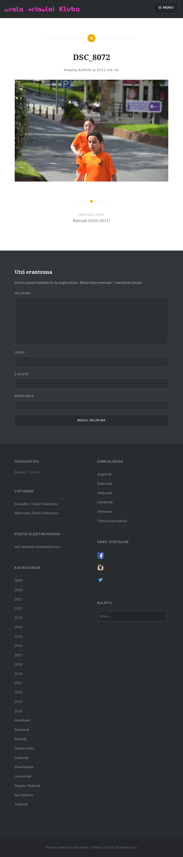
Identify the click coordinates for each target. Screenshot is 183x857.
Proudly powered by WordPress (67, 847)
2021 (19, 683)
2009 (19, 580)
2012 (19, 608)
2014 (19, 627)
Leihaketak (105, 502)
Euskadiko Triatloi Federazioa (36, 504)
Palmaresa (104, 511)
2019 (19, 674)
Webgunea (24, 396)
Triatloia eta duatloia (112, 521)
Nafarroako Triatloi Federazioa (36, 513)
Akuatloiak (22, 720)
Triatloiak (21, 804)
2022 (19, 692)
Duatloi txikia (24, 748)
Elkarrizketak (24, 767)
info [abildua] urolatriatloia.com (37, 547)
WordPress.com (126, 847)
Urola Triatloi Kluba (42, 8)
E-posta (23, 374)
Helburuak (104, 493)
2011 (19, 599)
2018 (19, 664)
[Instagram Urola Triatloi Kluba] (100, 569)
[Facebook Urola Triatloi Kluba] (100, 557)
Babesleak (104, 483)
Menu (168, 7)
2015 (19, 636)
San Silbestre (24, 795)
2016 (19, 646)
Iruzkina (24, 293)
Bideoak (21, 739)
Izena (21, 352)
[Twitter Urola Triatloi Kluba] (100, 582)
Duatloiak (22, 758)
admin (84, 70)
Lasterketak (23, 776)
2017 (19, 655)
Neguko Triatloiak (27, 786)
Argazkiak (104, 474)
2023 (19, 702)
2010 (19, 590)
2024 (19, 711)
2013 (19, 618)
